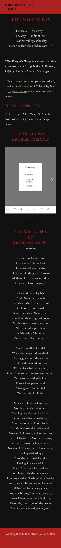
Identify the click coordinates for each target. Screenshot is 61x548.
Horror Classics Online (18, 7)
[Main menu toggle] (54, 7)
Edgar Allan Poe (17, 91)
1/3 (6, 209)
